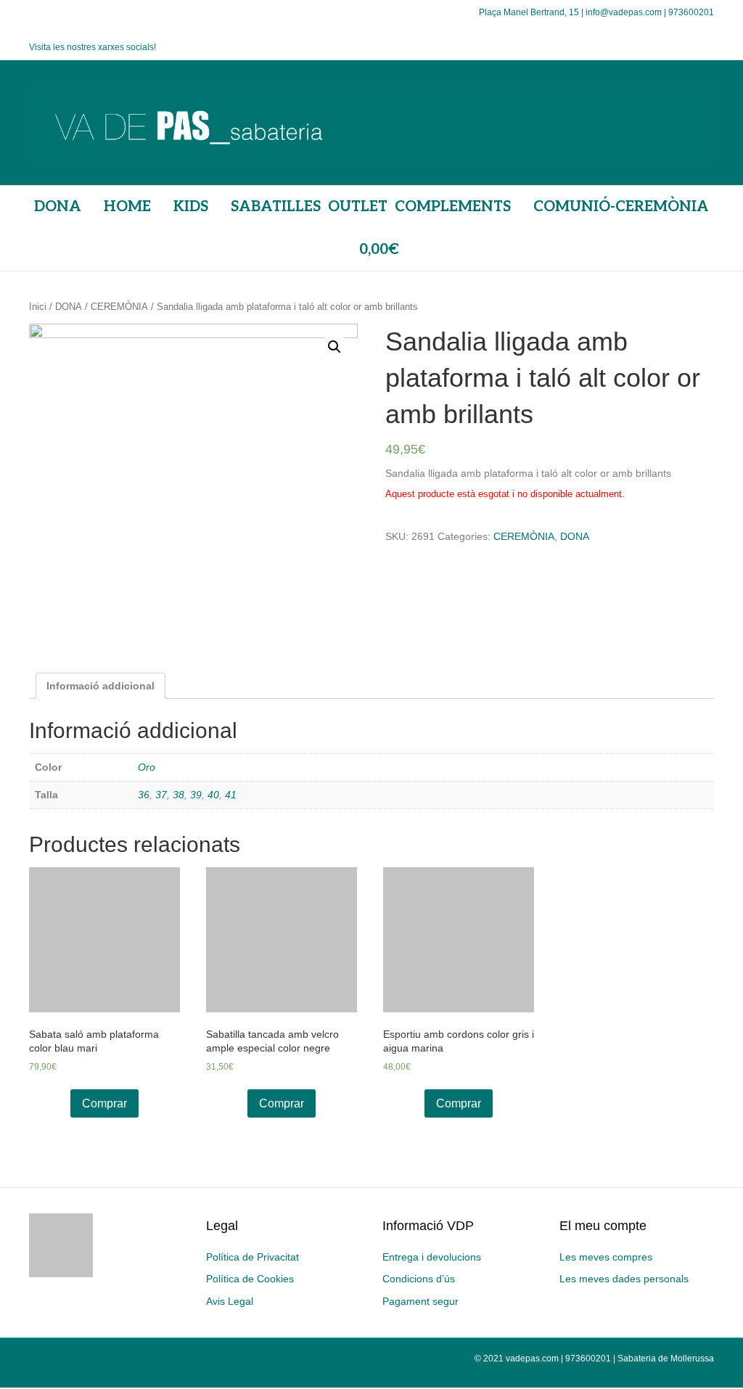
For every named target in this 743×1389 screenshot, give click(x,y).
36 (143, 794)
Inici (37, 306)
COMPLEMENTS (453, 207)
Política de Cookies (250, 1278)
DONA (57, 207)
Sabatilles (276, 207)
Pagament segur (420, 1301)
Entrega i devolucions (431, 1257)
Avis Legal (229, 1301)
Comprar (104, 1103)
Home (127, 207)
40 (213, 794)
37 (161, 794)
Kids (190, 207)
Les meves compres (605, 1257)
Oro (146, 767)
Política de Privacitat (252, 1257)
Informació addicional (100, 686)
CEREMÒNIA (119, 306)
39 (196, 794)
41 (231, 794)
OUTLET (357, 207)
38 (178, 794)
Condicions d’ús (418, 1278)
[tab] (100, 686)
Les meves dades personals (624, 1278)
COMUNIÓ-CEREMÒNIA (621, 207)
